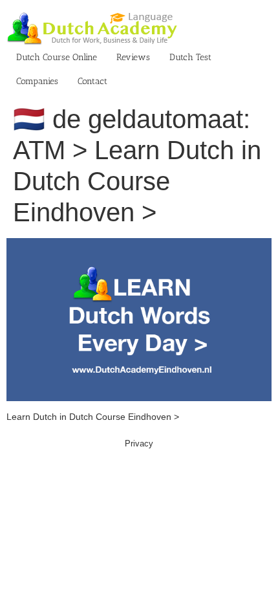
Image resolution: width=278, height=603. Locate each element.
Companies (37, 81)
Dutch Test (190, 57)
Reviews (133, 57)
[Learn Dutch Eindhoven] (139, 244)
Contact (92, 81)
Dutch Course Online (56, 57)
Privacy (139, 443)
